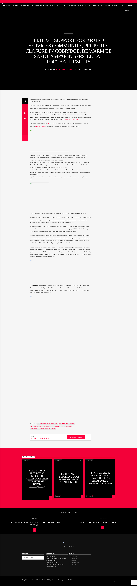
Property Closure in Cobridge (40, 426)
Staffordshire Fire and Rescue (62, 426)
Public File (73, 560)
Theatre (73, 5)
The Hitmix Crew (27, 5)
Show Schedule (42, 5)
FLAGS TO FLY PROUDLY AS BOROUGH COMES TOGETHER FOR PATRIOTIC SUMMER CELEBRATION (37, 478)
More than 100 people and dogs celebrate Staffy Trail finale (68, 478)
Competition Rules (75, 562)
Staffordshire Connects (40, 126)
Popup (127, 11)
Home (16, 5)
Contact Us (128, 5)
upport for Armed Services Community (43, 428)
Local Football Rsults (66, 423)
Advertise (106, 5)
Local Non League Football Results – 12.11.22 (35, 523)
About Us (117, 5)
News (53, 5)
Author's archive (76, 437)
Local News (68, 35)
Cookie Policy (74, 558)
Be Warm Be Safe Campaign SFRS (48, 423)
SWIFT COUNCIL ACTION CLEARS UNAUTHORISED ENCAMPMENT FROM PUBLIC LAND (100, 478)
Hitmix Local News (64, 69)
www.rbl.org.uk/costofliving (71, 119)
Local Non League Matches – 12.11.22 (103, 522)
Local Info (63, 5)
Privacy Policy (74, 556)
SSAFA (50, 123)
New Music (83, 5)
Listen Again (95, 5)
